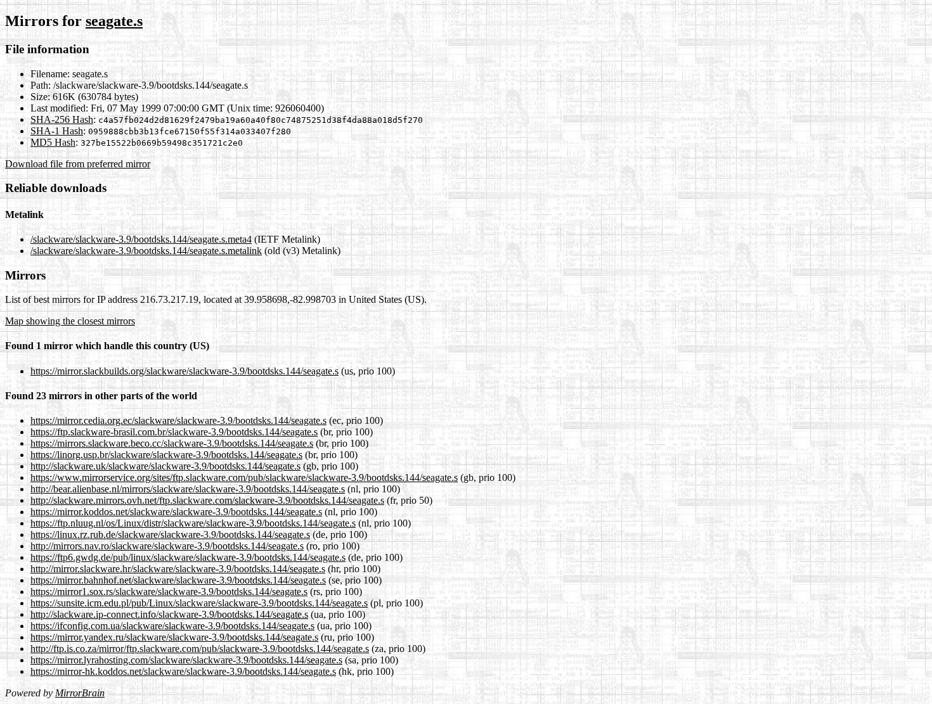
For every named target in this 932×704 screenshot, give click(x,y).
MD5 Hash (52, 142)
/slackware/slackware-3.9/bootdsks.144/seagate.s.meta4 (141, 239)
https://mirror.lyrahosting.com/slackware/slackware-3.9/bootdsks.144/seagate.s (186, 660)
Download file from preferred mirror (77, 163)
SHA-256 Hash (61, 119)
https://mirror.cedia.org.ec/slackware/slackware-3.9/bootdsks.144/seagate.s (178, 420)
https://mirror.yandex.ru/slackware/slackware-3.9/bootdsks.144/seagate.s (174, 637)
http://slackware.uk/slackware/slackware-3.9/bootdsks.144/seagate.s (165, 466)
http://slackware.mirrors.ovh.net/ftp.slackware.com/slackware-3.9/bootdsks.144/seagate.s (207, 500)
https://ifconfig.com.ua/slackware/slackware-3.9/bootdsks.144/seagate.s (172, 625)
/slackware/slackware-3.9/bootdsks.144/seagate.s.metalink (146, 250)
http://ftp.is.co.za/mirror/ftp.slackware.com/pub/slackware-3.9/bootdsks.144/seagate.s (199, 648)
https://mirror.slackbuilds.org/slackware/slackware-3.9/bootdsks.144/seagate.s (184, 371)
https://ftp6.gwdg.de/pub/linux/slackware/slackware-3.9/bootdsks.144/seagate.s (188, 557)
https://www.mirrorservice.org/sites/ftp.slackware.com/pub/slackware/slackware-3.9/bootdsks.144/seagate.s (244, 477)
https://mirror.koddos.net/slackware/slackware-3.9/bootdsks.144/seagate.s (176, 511)
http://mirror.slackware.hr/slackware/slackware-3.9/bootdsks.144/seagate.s (177, 568)
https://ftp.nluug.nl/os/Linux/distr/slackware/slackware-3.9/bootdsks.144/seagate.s (193, 523)
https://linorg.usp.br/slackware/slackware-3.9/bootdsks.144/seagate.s (166, 454)
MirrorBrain (80, 693)
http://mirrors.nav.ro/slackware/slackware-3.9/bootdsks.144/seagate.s (167, 546)
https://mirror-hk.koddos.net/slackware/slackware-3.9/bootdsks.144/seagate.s (183, 671)
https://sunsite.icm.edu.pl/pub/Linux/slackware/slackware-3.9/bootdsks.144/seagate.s (199, 603)
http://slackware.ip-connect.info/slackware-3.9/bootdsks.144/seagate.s (169, 614)
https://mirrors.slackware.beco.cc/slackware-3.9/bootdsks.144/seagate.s (171, 443)
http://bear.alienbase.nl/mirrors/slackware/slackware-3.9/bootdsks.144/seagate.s (187, 488)
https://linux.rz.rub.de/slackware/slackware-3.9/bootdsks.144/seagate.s (170, 534)
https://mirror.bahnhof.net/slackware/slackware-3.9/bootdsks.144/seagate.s (178, 580)
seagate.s (114, 21)
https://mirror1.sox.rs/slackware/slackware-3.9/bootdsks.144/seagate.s (168, 591)
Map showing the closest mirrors (70, 321)
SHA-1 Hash (56, 130)
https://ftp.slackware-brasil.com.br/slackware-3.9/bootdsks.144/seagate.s (174, 431)
